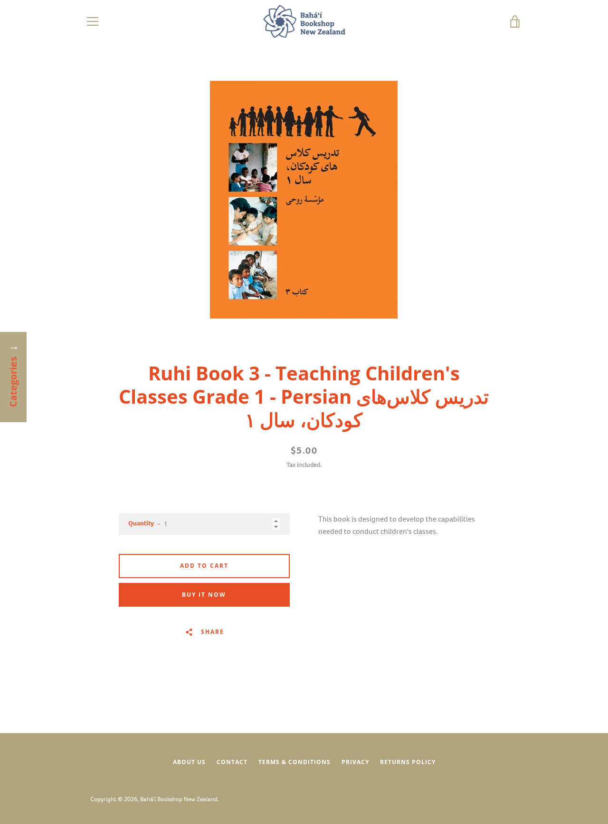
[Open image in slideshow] (304, 200)
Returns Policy (408, 762)
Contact (232, 762)
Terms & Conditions (294, 762)
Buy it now (204, 595)
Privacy (355, 762)
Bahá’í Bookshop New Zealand (179, 799)
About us (189, 762)
